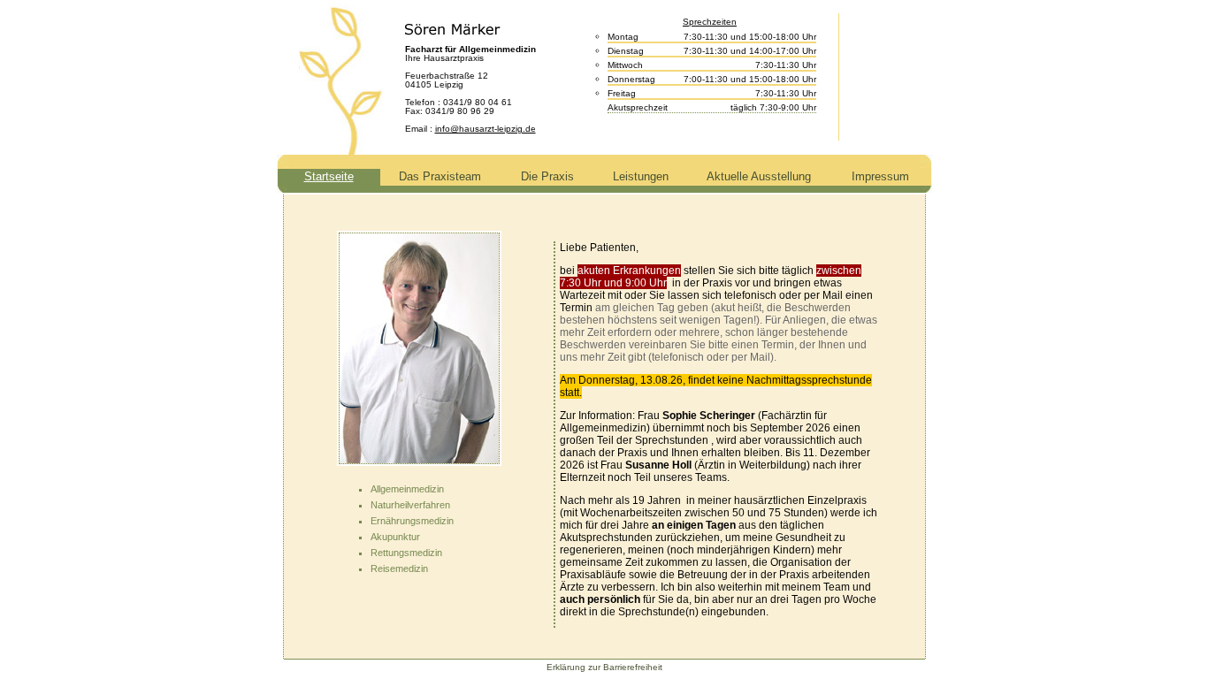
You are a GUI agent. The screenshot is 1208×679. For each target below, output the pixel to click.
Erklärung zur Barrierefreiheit (604, 667)
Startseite (329, 176)
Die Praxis (547, 176)
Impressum (880, 176)
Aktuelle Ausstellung (759, 176)
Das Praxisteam (440, 176)
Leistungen (641, 176)
